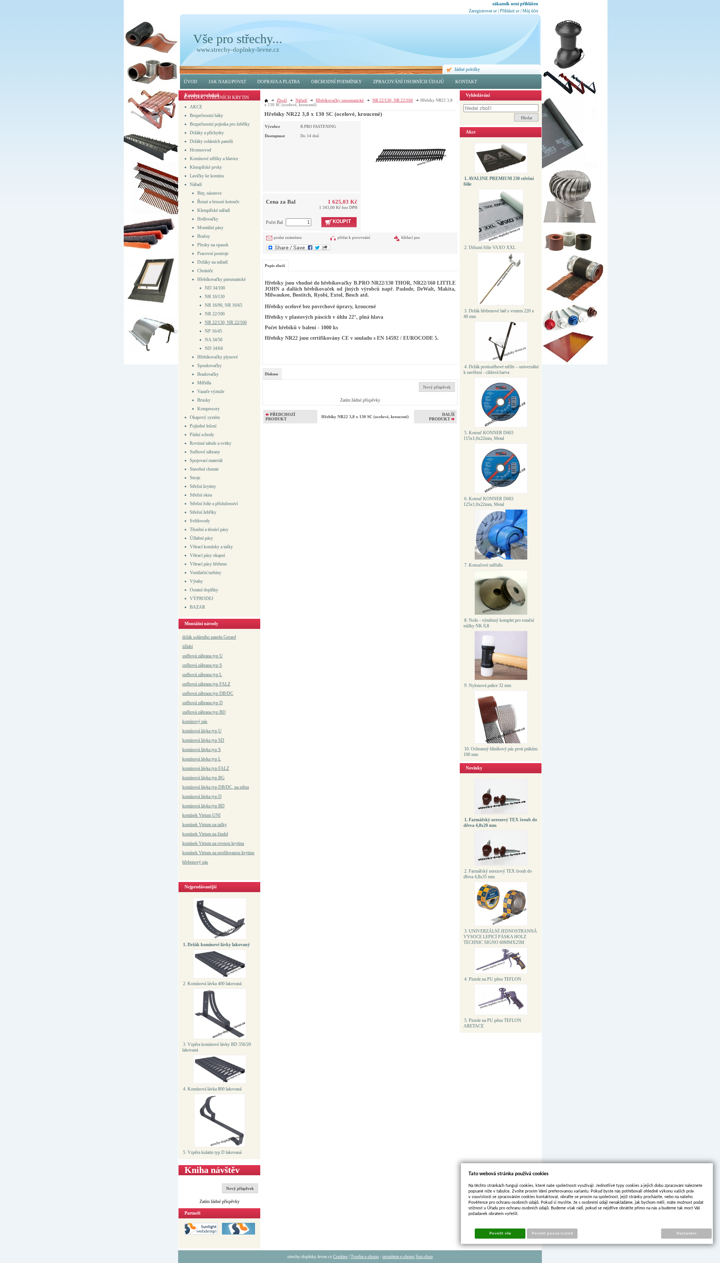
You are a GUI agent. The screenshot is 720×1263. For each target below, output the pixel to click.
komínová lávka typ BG (203, 777)
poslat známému (288, 237)
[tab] (272, 374)
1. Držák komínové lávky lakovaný (216, 944)
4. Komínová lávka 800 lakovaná (212, 1089)
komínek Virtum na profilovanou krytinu (218, 852)
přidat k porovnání (354, 237)
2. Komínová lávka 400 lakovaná (212, 983)
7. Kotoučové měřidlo (483, 565)
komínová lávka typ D (202, 796)
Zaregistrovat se (483, 11)
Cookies (340, 1256)
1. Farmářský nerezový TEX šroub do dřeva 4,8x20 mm (500, 822)
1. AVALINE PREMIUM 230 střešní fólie (499, 181)
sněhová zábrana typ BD (204, 712)
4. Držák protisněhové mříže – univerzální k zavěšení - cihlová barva (501, 369)
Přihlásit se (509, 11)
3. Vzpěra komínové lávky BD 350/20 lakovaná (216, 1047)
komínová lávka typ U (202, 731)
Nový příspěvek (240, 1188)
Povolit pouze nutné (552, 1233)
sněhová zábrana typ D (202, 702)
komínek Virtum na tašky (204, 824)
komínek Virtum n (198, 843)
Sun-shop (424, 1256)
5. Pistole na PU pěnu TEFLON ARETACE (492, 1023)
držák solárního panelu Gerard (209, 637)
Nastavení (686, 1233)
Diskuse (271, 374)
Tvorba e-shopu (365, 1256)
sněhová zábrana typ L (202, 674)
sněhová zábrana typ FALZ (206, 684)
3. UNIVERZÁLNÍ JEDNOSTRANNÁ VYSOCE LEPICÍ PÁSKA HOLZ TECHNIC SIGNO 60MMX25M (500, 936)
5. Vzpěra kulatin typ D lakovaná (212, 1152)
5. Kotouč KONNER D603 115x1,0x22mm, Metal (488, 435)
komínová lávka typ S (201, 749)
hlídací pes (410, 237)
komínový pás (194, 721)
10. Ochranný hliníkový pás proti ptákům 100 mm (500, 751)
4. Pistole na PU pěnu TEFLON (492, 979)
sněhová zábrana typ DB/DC (207, 693)
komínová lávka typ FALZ (205, 768)
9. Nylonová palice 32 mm (487, 685)
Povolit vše (500, 1233)
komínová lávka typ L (201, 759)
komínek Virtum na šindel (205, 834)
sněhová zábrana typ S (202, 665)
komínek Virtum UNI (201, 815)
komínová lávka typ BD (203, 805)
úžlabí (187, 646)
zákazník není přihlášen (515, 3)
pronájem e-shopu (398, 1256)
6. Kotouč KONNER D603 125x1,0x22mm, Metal (488, 501)
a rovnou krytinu (229, 843)
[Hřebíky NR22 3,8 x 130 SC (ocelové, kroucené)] (411, 143)
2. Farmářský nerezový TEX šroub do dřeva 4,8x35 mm (498, 873)
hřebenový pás (195, 862)
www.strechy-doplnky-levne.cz (237, 49)
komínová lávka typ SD (203, 740)
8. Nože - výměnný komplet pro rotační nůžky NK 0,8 (499, 623)
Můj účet (530, 11)
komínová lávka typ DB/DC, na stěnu (215, 787)
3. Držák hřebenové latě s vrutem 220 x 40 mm (499, 313)
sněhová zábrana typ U (202, 655)
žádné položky (467, 69)
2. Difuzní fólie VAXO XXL (490, 247)
